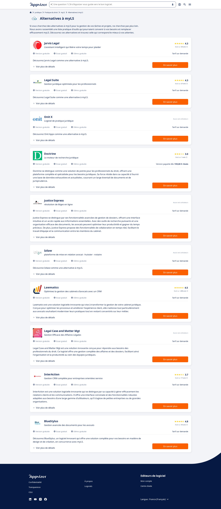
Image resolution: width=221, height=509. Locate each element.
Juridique (38, 12)
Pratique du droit (51, 12)
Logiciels (88, 486)
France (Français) (157, 499)
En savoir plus (170, 65)
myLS (63, 12)
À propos (89, 481)
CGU (31, 492)
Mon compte (146, 481)
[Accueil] (31, 12)
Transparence (34, 487)
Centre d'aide (146, 486)
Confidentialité (35, 482)
